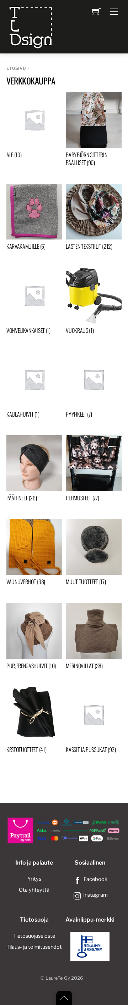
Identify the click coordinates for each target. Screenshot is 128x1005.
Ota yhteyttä (34, 890)
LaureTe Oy (58, 978)
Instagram (95, 895)
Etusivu (16, 68)
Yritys (34, 879)
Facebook (94, 879)
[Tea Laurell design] (31, 26)
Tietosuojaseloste (34, 936)
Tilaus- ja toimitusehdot (34, 947)
